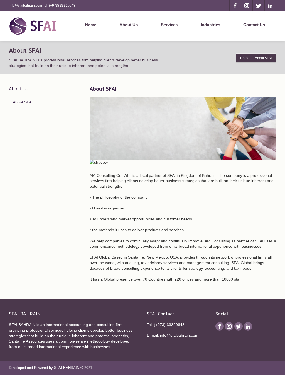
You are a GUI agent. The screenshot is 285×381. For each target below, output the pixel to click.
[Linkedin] (270, 5)
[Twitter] (258, 5)
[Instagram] (246, 5)
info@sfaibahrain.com (179, 335)
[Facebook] (235, 5)
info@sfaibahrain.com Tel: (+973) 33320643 (42, 6)
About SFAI (23, 102)
